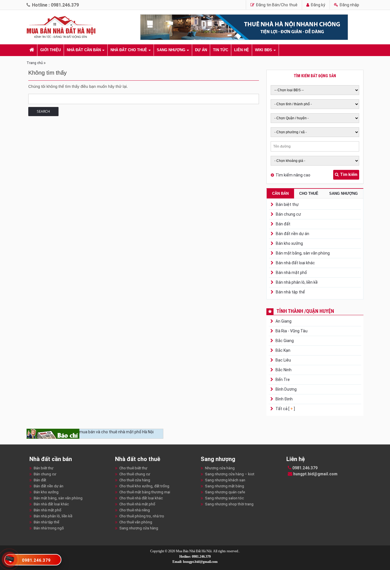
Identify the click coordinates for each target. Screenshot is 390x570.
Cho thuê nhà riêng (134, 510)
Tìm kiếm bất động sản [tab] (315, 76)
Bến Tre (282, 379)
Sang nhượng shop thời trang (229, 504)
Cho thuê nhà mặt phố (137, 504)
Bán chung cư (288, 214)
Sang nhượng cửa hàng (138, 528)
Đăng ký (317, 5)
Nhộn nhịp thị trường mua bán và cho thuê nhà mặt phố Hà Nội (97, 432)
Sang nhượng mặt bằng (224, 486)
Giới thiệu (50, 50)
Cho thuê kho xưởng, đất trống (144, 486)
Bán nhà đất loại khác (295, 263)
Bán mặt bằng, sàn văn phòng (303, 253)
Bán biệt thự (287, 204)
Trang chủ (35, 63)
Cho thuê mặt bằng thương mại (144, 492)
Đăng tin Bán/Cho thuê (276, 5)
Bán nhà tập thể (290, 292)
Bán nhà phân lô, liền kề (297, 282)
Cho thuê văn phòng (135, 522)
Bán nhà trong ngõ (49, 528)
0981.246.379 (304, 468)
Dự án (201, 50)
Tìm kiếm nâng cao (293, 175)
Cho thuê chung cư (134, 474)
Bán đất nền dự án (292, 233)
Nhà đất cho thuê (128, 50)
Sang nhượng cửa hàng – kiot (229, 474)
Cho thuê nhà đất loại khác (141, 498)
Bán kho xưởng (289, 243)
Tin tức (220, 50)
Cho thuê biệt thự (133, 468)
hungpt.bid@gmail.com (314, 474)
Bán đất (283, 224)
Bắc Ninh (283, 370)
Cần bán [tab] (280, 193)
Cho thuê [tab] (308, 193)
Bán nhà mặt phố (291, 272)
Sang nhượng (171, 50)
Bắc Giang (284, 340)
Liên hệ (241, 50)
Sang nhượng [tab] (343, 193)
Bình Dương (286, 389)
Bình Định (284, 399)
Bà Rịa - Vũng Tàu (291, 331)
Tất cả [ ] (285, 408)
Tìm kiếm (348, 174)
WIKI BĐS (263, 50)
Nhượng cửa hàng (220, 468)
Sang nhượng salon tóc (224, 498)
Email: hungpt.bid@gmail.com (195, 562)
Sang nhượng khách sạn (225, 480)
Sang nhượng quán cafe (225, 492)
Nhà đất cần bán (84, 50)
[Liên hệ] (9, 558)
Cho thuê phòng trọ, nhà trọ (141, 516)
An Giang (283, 321)
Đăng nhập (349, 5)
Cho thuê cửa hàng (134, 480)
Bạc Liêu (283, 360)
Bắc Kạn (282, 350)
